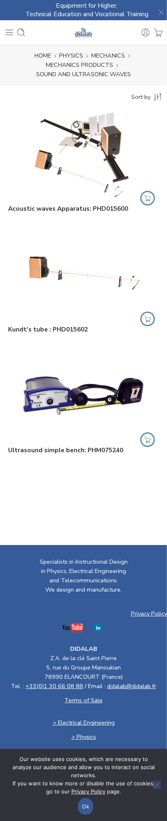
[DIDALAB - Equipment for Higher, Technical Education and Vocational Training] (83, 33)
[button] (147, 198)
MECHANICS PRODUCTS (79, 65)
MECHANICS (108, 55)
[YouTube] (73, 629)
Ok (85, 806)
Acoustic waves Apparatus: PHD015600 (68, 209)
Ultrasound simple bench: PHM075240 (65, 450)
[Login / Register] (145, 32)
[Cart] (158, 32)
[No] (157, 785)
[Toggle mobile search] (21, 32)
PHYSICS (71, 55)
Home (42, 55)
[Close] (159, 10)
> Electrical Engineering (84, 722)
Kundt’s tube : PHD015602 (48, 329)
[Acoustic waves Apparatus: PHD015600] (83, 153)
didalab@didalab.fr (131, 686)
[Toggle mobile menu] (9, 32)
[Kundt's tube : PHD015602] (83, 274)
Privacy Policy (149, 613)
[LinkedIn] (98, 629)
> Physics (83, 737)
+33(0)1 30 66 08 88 (54, 686)
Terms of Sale (83, 700)
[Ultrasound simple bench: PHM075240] (83, 394)
